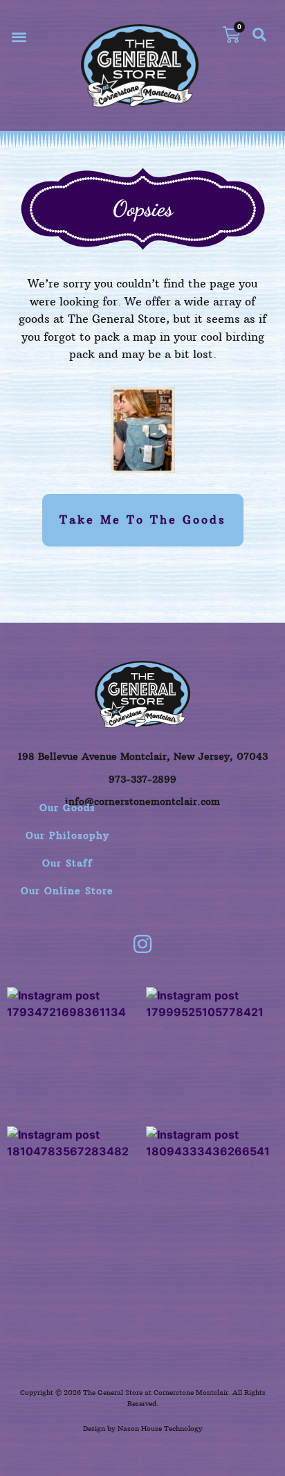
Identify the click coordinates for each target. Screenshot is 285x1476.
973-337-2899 (142, 779)
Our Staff (67, 863)
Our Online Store (67, 890)
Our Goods (67, 807)
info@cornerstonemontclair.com (142, 801)
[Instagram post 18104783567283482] (73, 1192)
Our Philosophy (67, 835)
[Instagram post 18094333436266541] (212, 1192)
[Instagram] (142, 944)
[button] (19, 36)
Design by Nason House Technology (143, 1428)
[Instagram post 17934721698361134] (73, 1053)
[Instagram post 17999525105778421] (212, 1053)
